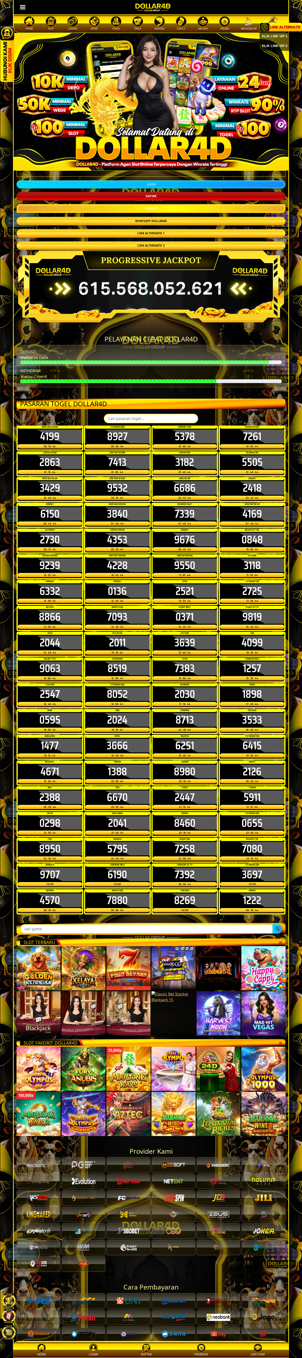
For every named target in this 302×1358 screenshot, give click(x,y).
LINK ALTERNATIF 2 (151, 246)
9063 (49, 669)
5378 (185, 437)
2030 (185, 694)
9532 (117, 488)
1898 (252, 694)
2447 (185, 797)
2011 (117, 643)
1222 (252, 901)
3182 (184, 463)
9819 (252, 617)
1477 (50, 746)
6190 (117, 875)
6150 (49, 514)
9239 (49, 565)
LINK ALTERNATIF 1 (151, 234)
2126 (252, 772)
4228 (117, 565)
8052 (117, 694)
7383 (185, 669)
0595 (49, 720)
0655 (252, 823)
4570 (50, 901)
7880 (117, 901)
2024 (117, 720)
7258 (185, 849)
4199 (49, 437)
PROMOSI (151, 209)
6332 (50, 591)
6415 (252, 746)
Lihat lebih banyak (261, 942)
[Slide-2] (159, 164)
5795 (117, 849)
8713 (185, 720)
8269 (184, 901)
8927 (117, 437)
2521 (185, 591)
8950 (49, 849)
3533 (252, 720)
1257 (252, 669)
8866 (50, 617)
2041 (117, 823)
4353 (117, 540)
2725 (252, 591)
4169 (252, 514)
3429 (50, 488)
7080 (252, 849)
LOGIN (151, 185)
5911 (252, 797)
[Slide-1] (151, 164)
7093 (117, 617)
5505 (252, 463)
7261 (252, 437)
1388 (117, 772)
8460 (184, 823)
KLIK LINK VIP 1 (274, 36)
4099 (252, 643)
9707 (50, 875)
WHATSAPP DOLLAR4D (151, 221)
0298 (49, 823)
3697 (252, 875)
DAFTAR (151, 197)
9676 (184, 540)
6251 (184, 746)
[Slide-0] (142, 164)
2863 (49, 463)
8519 (117, 669)
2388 (49, 797)
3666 (117, 746)
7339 (185, 514)
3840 (117, 514)
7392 (185, 875)
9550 (184, 565)
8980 (184, 772)
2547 (50, 694)
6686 (185, 488)
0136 (117, 591)
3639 (184, 643)
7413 (117, 463)
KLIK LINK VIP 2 (274, 46)
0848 (252, 540)
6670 (117, 797)
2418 (252, 488)
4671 (50, 772)
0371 (185, 617)
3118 (252, 565)
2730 (50, 540)
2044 (50, 643)
